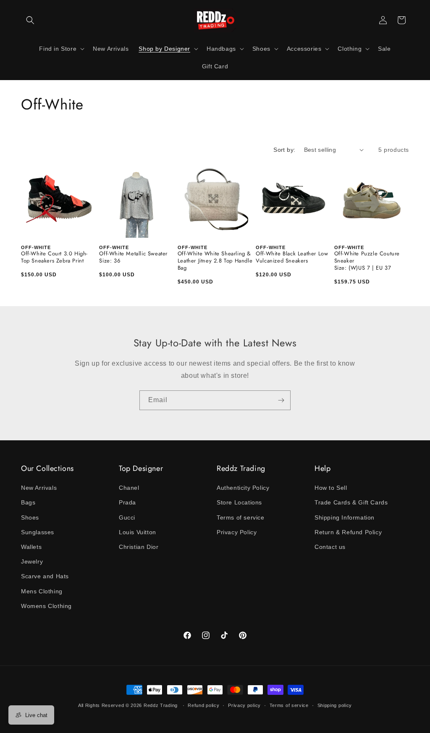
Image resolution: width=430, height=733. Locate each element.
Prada (127, 502)
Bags (28, 502)
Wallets (31, 546)
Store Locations (239, 502)
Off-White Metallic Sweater (133, 253)
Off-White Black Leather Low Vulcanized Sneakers (292, 257)
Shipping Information (345, 517)
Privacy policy (244, 705)
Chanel (129, 487)
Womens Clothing (46, 606)
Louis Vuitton (137, 532)
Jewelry (32, 561)
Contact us (330, 546)
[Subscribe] (281, 400)
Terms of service (241, 517)
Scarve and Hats (45, 576)
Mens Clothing (42, 591)
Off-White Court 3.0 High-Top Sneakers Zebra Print (54, 257)
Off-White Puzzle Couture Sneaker (367, 257)
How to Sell (331, 487)
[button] (30, 20)
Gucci (127, 517)
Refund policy (203, 705)
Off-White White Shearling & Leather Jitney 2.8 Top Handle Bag (215, 261)
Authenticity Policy (243, 487)
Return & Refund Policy (348, 532)
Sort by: (284, 149)
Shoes (30, 517)
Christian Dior (138, 546)
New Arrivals (39, 487)
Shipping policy (334, 705)
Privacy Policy (237, 532)
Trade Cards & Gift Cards (351, 502)
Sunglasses (37, 532)
